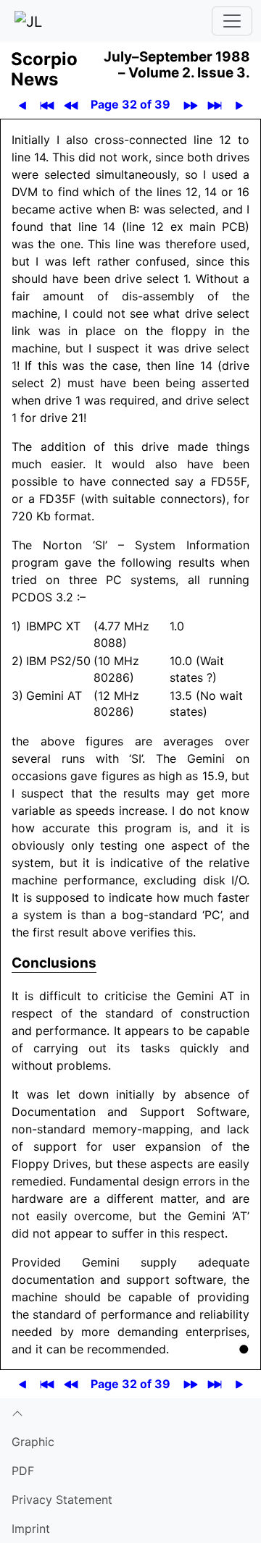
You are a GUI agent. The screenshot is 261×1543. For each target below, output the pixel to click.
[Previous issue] (70, 104)
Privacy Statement (62, 1499)
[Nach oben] (130, 1412)
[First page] (46, 104)
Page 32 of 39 (130, 104)
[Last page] (214, 104)
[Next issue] (190, 104)
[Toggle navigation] (232, 21)
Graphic (33, 1441)
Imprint (31, 1528)
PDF (23, 1470)
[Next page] (239, 104)
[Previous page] (22, 104)
